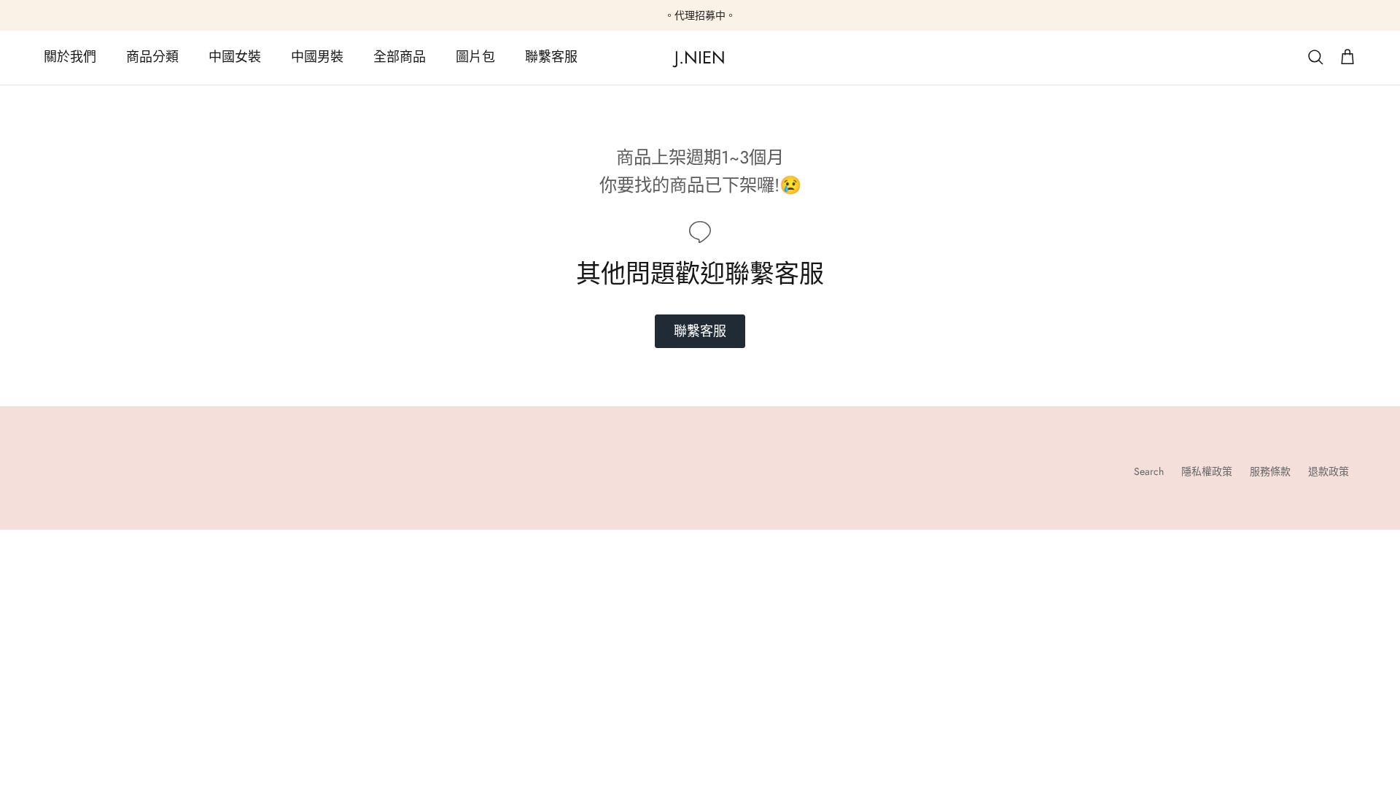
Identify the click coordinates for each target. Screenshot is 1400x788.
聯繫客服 (551, 56)
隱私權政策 (1206, 471)
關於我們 (70, 56)
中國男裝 (317, 56)
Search (1149, 471)
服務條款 (1270, 471)
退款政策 (1328, 471)
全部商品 (399, 56)
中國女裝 (235, 56)
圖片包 (475, 56)
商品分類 (152, 56)
